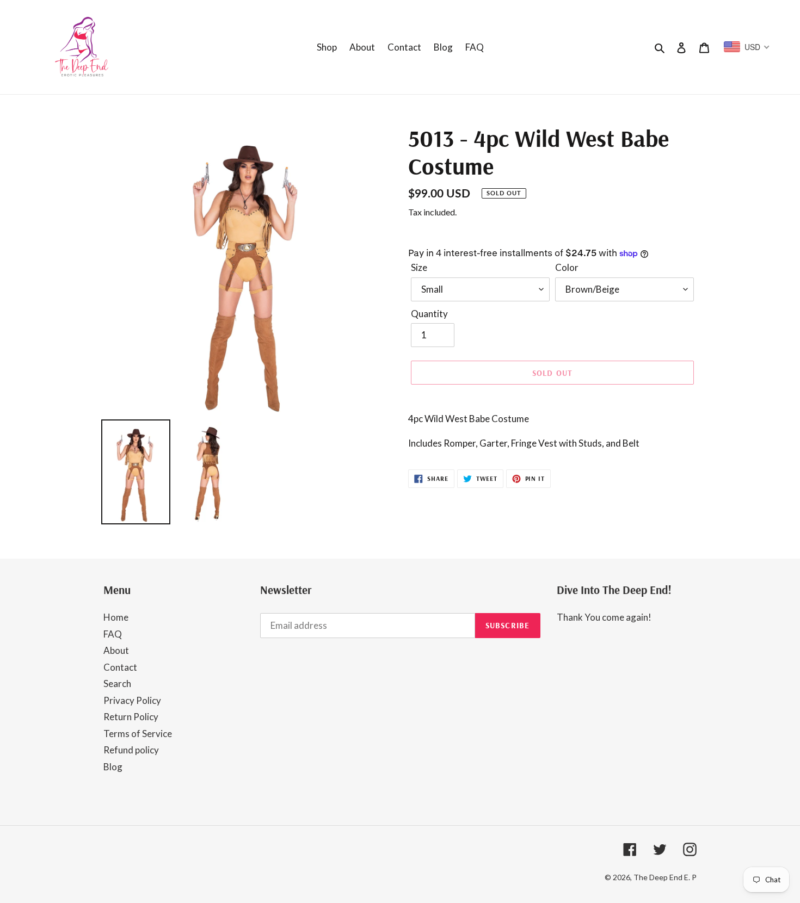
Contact (120, 667)
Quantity (429, 313)
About (116, 650)
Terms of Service (137, 733)
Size (419, 267)
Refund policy (131, 750)
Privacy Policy (132, 700)
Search (117, 683)
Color (567, 267)
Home (115, 617)
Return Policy (130, 716)
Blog (112, 766)
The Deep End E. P (665, 877)
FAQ (112, 634)
